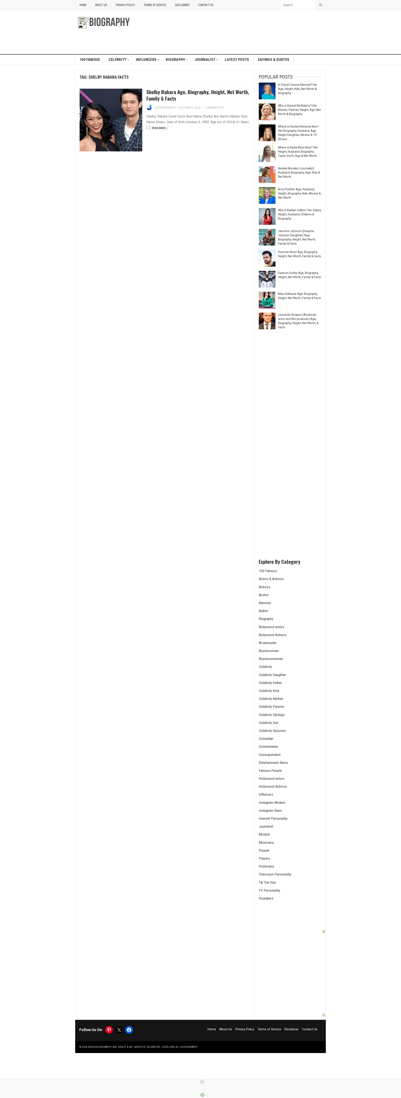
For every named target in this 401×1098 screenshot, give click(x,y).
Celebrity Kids (269, 691)
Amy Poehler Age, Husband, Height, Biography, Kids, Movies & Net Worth (299, 193)
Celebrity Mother (271, 699)
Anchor (264, 595)
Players (264, 858)
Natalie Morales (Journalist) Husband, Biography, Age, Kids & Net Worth (299, 172)
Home (83, 5)
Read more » (159, 128)
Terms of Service (155, 5)
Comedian (266, 739)
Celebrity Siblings (272, 715)
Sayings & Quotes (273, 59)
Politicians (266, 866)
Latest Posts (237, 59)
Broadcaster (268, 643)
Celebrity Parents (271, 707)
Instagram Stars (270, 811)
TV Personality (269, 890)
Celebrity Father (270, 683)
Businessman (269, 651)
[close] (202, 1082)
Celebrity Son (268, 723)
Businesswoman (271, 659)
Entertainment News (273, 763)
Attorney (265, 603)
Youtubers (266, 898)
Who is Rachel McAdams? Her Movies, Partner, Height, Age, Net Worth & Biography (299, 110)
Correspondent (269, 755)
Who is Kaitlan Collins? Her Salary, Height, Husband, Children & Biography (299, 214)
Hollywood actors (271, 779)
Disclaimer (182, 5)
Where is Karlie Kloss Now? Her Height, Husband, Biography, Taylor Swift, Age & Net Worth (298, 151)
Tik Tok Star (267, 883)
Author (263, 611)
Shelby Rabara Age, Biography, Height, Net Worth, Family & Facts (197, 95)
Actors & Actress (271, 579)
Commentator (268, 747)
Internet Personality (273, 819)
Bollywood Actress (273, 635)
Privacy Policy (125, 5)
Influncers (146, 59)
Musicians (266, 843)
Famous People (270, 771)
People (264, 851)
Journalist (205, 59)
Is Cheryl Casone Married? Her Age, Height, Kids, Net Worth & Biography (297, 89)
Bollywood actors (271, 627)
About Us (101, 5)
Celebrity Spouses (272, 731)
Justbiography (165, 107)
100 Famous (90, 59)
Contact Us (205, 5)
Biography (175, 59)
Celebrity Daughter (272, 675)
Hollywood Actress (273, 787)
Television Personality (275, 874)
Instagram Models (272, 803)
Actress (264, 587)
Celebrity (118, 59)
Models (264, 834)
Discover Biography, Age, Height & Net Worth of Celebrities (124, 1047)
